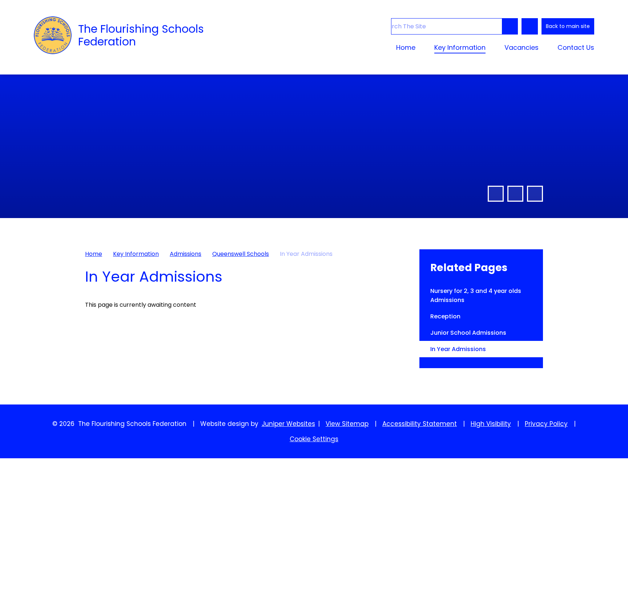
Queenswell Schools (240, 254)
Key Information (136, 254)
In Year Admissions (306, 254)
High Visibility (491, 423)
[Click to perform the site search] (510, 26)
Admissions (185, 254)
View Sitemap (347, 423)
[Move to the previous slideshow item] (496, 194)
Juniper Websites (288, 423)
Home (93, 254)
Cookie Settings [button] (314, 439)
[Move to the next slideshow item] (515, 194)
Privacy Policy (546, 423)
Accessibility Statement (419, 423)
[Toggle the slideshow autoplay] (535, 194)
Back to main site (568, 26)
